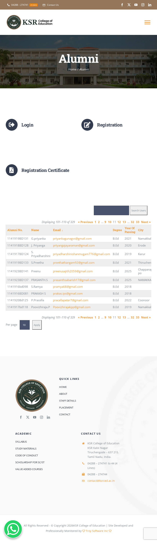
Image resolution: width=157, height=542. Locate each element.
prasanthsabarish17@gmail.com (74, 280)
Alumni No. (15, 230)
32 (132, 222)
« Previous (85, 222)
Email (58, 230)
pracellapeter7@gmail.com (70, 300)
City (140, 230)
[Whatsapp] (13, 529)
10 (109, 222)
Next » (146, 222)
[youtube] (135, 4)
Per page (11, 324)
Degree (117, 230)
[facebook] (122, 4)
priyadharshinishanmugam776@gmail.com (81, 254)
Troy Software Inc (97, 531)
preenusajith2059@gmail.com (73, 271)
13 (124, 222)
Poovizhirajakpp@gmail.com (72, 307)
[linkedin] (149, 4)
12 (119, 222)
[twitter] (129, 4)
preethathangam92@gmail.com (74, 262)
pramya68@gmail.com (68, 286)
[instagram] (142, 4)
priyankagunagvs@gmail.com (72, 238)
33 (137, 222)
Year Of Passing (130, 230)
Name (35, 230)
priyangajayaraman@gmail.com (74, 245)
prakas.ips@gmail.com (68, 293)
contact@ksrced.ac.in (101, 480)
